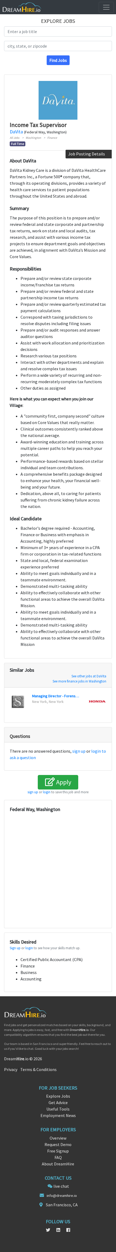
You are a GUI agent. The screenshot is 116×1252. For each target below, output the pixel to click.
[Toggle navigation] (106, 7)
